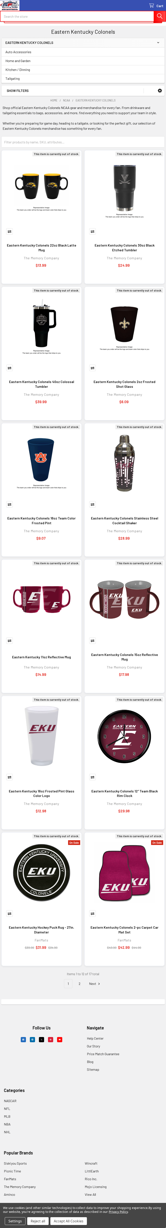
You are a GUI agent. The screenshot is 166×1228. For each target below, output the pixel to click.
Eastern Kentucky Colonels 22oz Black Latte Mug (41, 247)
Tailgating (12, 78)
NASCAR (10, 1101)
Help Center (95, 1038)
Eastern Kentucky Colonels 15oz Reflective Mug (124, 656)
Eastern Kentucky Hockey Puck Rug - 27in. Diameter (41, 929)
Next (93, 983)
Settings (15, 1221)
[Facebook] (23, 1039)
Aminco (9, 1194)
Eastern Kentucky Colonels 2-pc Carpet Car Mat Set (124, 929)
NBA (7, 1124)
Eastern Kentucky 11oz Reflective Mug (41, 657)
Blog (90, 1062)
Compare (9, 231)
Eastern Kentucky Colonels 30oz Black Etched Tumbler (125, 247)
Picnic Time (12, 1171)
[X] (41, 1039)
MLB (7, 1116)
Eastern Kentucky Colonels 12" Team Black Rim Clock (124, 793)
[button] (159, 91)
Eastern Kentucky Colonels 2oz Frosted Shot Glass (124, 384)
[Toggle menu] (6, 6)
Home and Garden (17, 61)
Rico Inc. (91, 1179)
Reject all (38, 1221)
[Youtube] (59, 1039)
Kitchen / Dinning (17, 69)
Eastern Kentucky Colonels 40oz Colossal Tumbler (41, 384)
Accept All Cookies (68, 1221)
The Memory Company (20, 1187)
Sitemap (93, 1069)
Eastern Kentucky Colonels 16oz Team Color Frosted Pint (41, 520)
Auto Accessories (18, 52)
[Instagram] (32, 1039)
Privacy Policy (118, 1212)
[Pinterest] (50, 1039)
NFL (7, 1108)
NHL (7, 1132)
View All (90, 1194)
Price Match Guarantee (103, 1054)
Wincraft (91, 1163)
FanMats (10, 1179)
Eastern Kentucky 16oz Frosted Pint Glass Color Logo (41, 793)
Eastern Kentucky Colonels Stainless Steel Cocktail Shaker (124, 520)
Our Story (93, 1046)
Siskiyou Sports (15, 1163)
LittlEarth (92, 1171)
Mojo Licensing (96, 1187)
